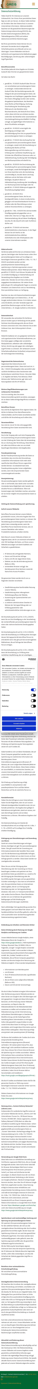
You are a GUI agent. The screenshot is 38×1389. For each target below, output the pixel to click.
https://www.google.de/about (11, 943)
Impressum (4, 1383)
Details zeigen (28, 713)
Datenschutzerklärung (15, 1383)
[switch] (33, 695)
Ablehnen (19, 728)
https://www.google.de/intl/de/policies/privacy (17, 1098)
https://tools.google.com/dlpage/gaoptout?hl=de (17, 1075)
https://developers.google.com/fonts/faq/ (22, 1205)
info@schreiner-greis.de (10, 1377)
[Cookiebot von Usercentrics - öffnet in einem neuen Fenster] (28, 659)
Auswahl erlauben (19, 723)
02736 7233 (32, 1374)
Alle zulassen (19, 718)
